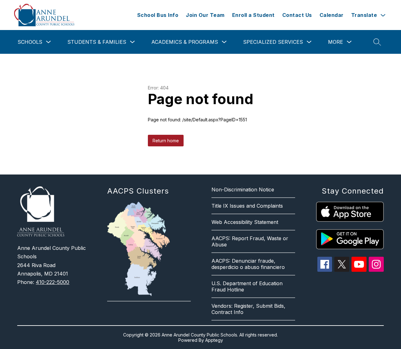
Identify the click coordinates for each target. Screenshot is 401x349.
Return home (166, 140)
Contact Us (297, 15)
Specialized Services (273, 42)
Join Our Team (205, 15)
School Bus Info (158, 15)
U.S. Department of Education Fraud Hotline (247, 286)
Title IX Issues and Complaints (247, 206)
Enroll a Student (253, 15)
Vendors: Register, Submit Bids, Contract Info (248, 309)
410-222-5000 (52, 282)
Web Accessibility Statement (244, 222)
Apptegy (214, 340)
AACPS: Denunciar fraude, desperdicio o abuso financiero (248, 264)
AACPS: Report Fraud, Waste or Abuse (249, 241)
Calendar (332, 15)
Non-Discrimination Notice (242, 189)
